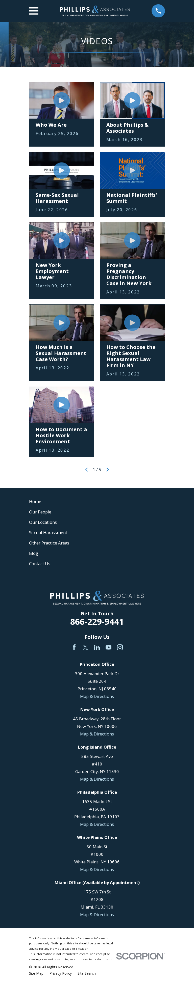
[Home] (95, 11)
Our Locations (43, 522)
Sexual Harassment (48, 532)
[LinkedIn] (97, 647)
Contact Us (39, 563)
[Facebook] (74, 647)
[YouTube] (108, 647)
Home (35, 501)
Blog (33, 553)
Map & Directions (97, 696)
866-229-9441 (97, 621)
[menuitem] (36, 973)
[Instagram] (120, 647)
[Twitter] (85, 647)
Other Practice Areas (49, 543)
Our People (40, 512)
